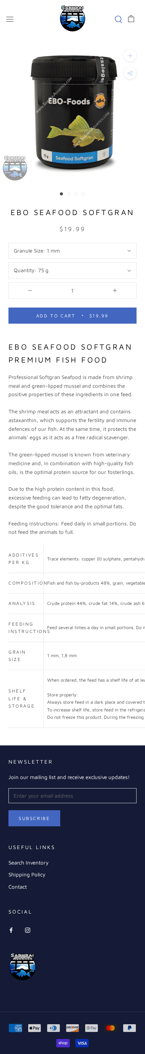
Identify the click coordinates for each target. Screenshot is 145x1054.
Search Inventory (28, 863)
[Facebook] (11, 929)
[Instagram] (27, 929)
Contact (17, 887)
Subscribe (34, 818)
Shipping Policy (26, 874)
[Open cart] (131, 18)
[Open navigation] (9, 18)
